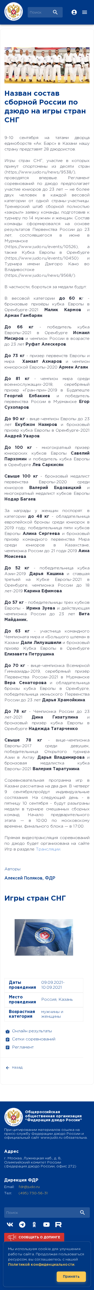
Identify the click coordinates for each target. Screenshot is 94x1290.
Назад (17, 1067)
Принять (71, 1276)
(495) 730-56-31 (33, 1193)
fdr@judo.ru (29, 1187)
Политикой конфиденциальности (41, 1264)
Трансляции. (48, 849)
